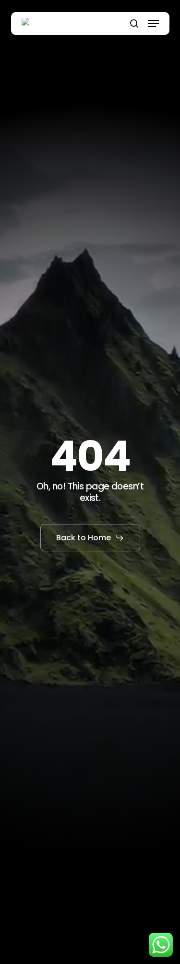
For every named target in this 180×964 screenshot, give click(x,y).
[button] (153, 23)
